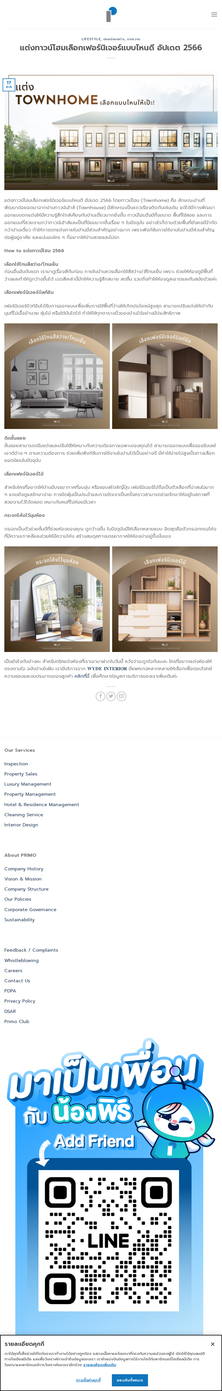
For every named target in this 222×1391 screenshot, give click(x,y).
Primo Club (16, 1021)
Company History (23, 868)
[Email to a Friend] (121, 696)
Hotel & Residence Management (41, 804)
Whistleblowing (21, 960)
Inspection (16, 763)
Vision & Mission (23, 879)
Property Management (30, 794)
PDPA (10, 990)
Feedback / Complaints (31, 950)
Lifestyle (91, 39)
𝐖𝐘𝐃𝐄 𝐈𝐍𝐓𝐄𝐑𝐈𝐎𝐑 (107, 668)
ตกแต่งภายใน (114, 39)
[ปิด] (212, 1344)
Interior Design (21, 824)
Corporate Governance (30, 909)
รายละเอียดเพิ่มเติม (99, 1365)
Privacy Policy (19, 1001)
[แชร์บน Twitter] (111, 696)
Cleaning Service (23, 814)
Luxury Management (27, 784)
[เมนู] (214, 14)
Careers (13, 970)
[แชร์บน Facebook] (100, 696)
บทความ (133, 39)
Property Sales (20, 774)
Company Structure (26, 889)
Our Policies (17, 899)
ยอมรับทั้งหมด (130, 1380)
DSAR (10, 1011)
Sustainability (19, 919)
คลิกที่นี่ (82, 676)
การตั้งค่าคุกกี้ (88, 1380)
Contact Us (17, 980)
